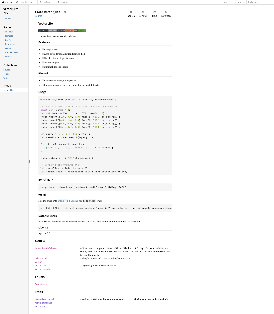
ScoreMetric (41, 284)
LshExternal (41, 258)
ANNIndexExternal (44, 299)
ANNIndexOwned (43, 303)
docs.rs (227, 2)
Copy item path (65, 12)
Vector (38, 262)
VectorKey (40, 306)
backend (68, 200)
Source (38, 16)
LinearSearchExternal (46, 248)
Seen (91, 221)
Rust (239, 2)
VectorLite (40, 265)
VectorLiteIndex (43, 269)
